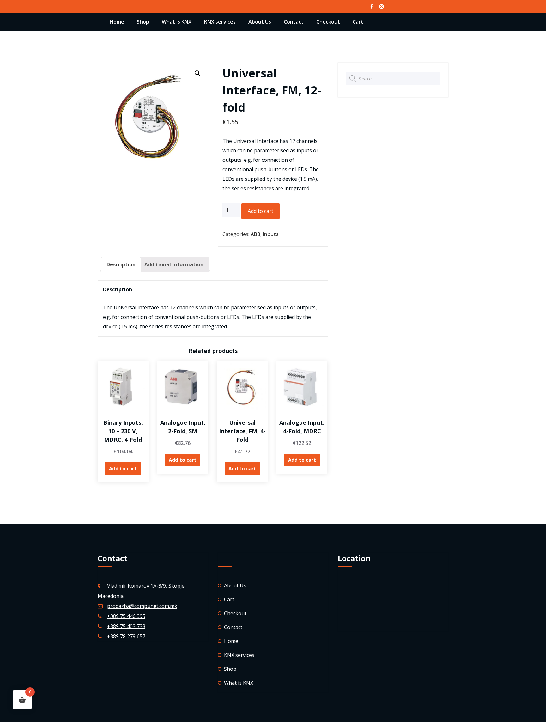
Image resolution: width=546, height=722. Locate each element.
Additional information (173, 264)
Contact (294, 21)
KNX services (220, 21)
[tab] (121, 264)
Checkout (328, 21)
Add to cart (260, 211)
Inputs (271, 234)
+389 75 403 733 (126, 626)
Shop (143, 21)
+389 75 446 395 (126, 616)
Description (121, 264)
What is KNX (176, 21)
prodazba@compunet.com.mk (142, 606)
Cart (358, 21)
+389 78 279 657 (126, 636)
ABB (255, 234)
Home (117, 21)
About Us (259, 21)
